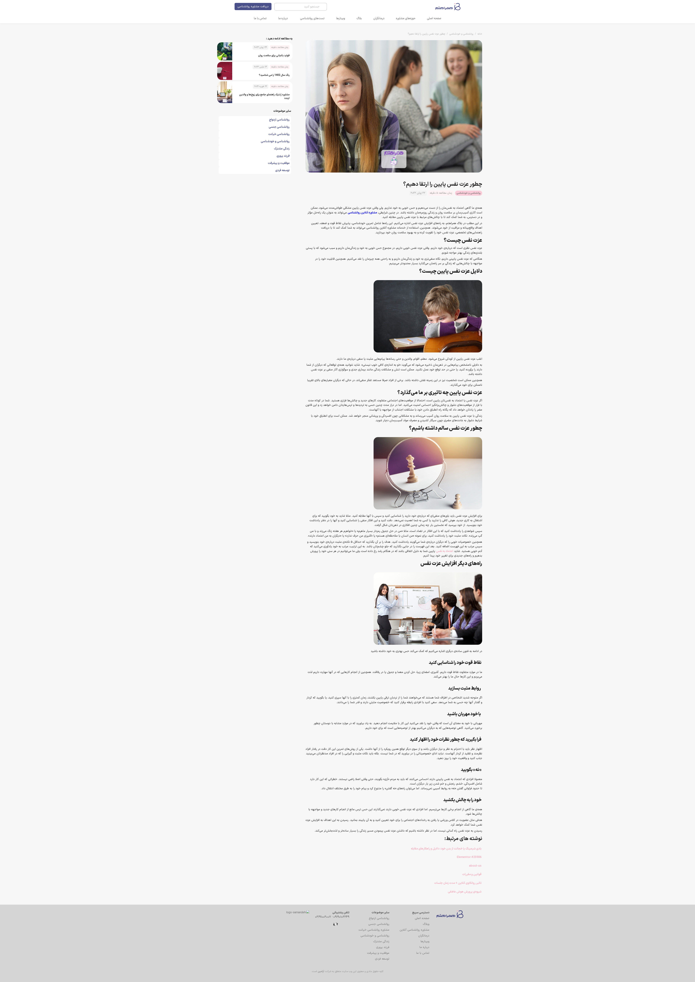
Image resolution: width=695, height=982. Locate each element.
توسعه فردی (382, 959)
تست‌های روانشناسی (312, 18)
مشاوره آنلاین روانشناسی (362, 213)
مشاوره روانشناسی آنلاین (414, 930)
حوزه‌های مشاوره (405, 18)
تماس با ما (260, 18)
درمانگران (378, 18)
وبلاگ (426, 924)
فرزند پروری (382, 947)
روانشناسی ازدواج (379, 918)
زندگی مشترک (381, 941)
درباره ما (283, 18)
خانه (479, 34)
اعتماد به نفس (444, 551)
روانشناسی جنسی (378, 924)
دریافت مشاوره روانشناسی (253, 6)
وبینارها (340, 18)
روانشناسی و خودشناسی (461, 34)
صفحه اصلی (434, 18)
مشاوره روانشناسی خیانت (374, 930)
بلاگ (359, 18)
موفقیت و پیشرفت (378, 953)
